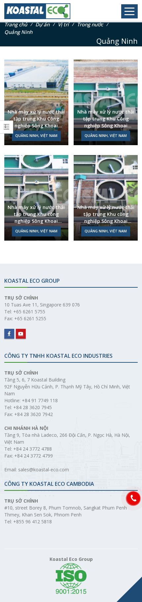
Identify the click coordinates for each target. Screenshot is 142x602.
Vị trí (63, 24)
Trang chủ (15, 24)
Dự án (42, 24)
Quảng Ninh (18, 32)
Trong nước (90, 24)
